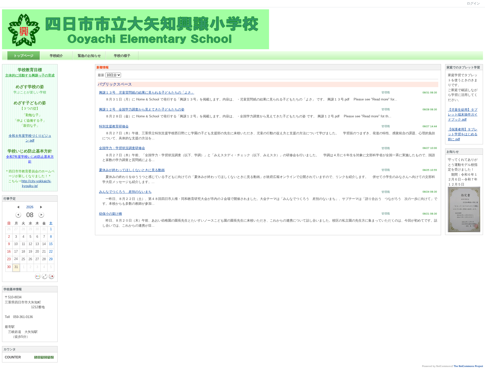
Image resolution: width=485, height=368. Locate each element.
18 (23, 251)
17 (16, 251)
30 (37, 229)
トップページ (23, 56)
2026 (29, 207)
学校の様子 (122, 56)
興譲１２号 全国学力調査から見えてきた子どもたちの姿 (141, 109)
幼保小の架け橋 (110, 214)
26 (9, 229)
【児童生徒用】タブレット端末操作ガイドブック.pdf (462, 114)
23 (9, 259)
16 (9, 251)
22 (51, 251)
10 (16, 244)
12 (30, 244)
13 (37, 244)
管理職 (385, 92)
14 (44, 244)
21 (44, 251)
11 (23, 244)
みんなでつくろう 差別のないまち (125, 192)
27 (16, 229)
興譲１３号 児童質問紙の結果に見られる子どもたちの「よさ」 (146, 92)
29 (30, 229)
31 (44, 229)
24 (16, 259)
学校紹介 (56, 56)
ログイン (473, 3)
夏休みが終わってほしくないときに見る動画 (132, 170)
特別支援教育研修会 (114, 126)
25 (23, 259)
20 (37, 251)
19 (30, 251)
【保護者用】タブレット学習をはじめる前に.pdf (462, 134)
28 (23, 229)
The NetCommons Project (468, 366)
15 (51, 244)
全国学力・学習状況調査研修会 (122, 148)
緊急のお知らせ (89, 56)
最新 (101, 75)
